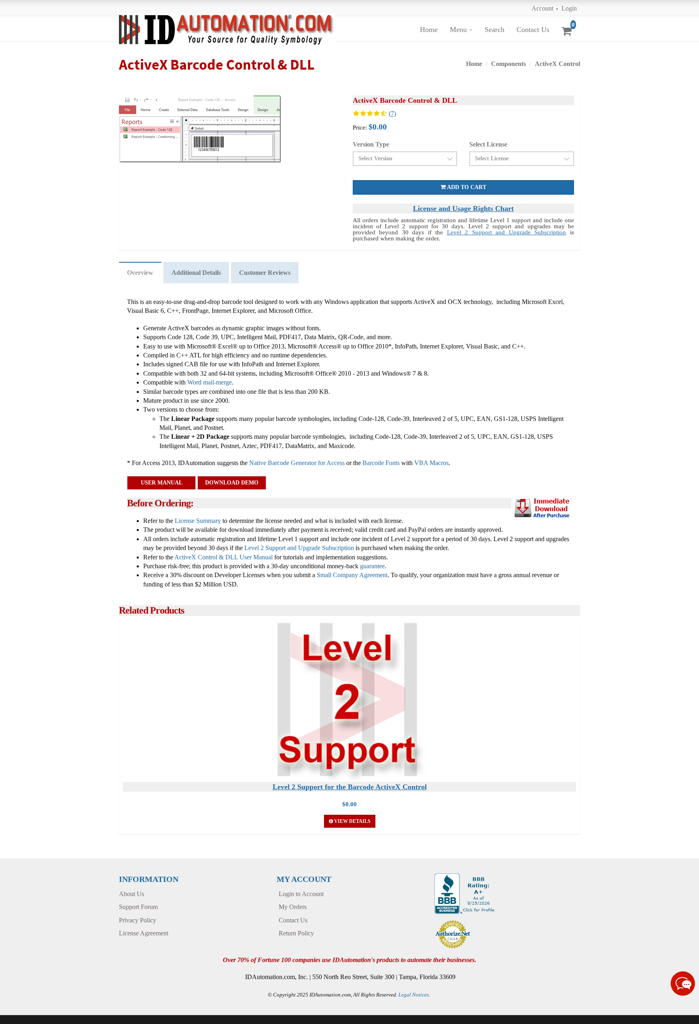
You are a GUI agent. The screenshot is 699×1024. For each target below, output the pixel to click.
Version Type (371, 144)
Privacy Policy (137, 920)
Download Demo (231, 483)
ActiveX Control (557, 63)
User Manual (161, 483)
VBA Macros (431, 462)
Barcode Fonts (381, 462)
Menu (458, 29)
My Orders (293, 906)
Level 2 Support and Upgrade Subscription (506, 232)
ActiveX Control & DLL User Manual (223, 557)
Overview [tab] (140, 272)
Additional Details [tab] (196, 272)
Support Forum (138, 906)
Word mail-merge (209, 382)
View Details (352, 821)
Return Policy (296, 933)
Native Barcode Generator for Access (297, 462)
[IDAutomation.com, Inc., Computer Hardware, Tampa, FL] (465, 893)
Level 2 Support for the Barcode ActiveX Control (350, 787)
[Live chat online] (683, 983)
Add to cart (466, 187)
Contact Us (533, 29)
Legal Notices (413, 995)
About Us (131, 893)
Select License (488, 144)
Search (494, 29)
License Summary (198, 520)
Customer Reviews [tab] (264, 272)
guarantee (372, 566)
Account (542, 8)
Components (508, 63)
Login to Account (301, 893)
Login (569, 8)
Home (429, 29)
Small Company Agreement (352, 574)
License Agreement (143, 933)
